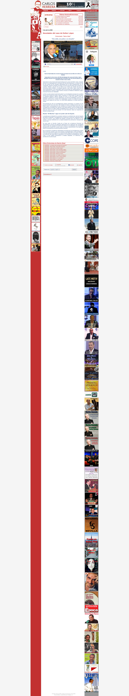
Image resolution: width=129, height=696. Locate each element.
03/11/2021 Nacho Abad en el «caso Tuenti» (54, 157)
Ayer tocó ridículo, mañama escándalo (64, 21)
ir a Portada (46, 26)
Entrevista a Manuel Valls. (61, 17)
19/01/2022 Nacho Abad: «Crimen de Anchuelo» (55, 152)
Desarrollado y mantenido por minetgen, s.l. (63, 694)
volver (81, 26)
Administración (91, 12)
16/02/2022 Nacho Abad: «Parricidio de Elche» (55, 146)
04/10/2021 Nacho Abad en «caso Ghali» (54, 159)
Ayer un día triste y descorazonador (63, 18)
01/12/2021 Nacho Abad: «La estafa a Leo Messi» (55, 155)
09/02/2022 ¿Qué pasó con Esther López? (54, 148)
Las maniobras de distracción (62, 22)
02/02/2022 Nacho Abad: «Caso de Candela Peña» (56, 150)
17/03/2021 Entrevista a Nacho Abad (53, 160)
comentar (59, 164)
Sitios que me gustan (92, 19)
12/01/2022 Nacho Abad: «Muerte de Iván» (54, 153)
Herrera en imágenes (92, 17)
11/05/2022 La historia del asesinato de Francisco (56, 145)
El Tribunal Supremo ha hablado (63, 16)
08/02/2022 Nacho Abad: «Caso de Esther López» (55, 149)
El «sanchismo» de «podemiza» (63, 24)
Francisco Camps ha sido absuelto (63, 20)
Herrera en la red (91, 15)
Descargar (47, 66)
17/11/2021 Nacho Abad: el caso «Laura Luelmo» (55, 156)
